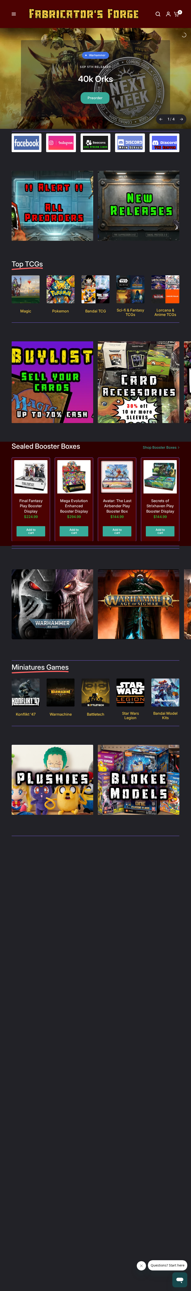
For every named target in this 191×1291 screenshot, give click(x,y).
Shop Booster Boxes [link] (160, 454)
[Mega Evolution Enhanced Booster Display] (74, 483)
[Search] (158, 14)
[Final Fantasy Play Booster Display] (31, 483)
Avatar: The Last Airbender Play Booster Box (117, 513)
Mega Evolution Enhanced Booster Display (74, 513)
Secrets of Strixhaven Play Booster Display (160, 513)
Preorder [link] (93, 96)
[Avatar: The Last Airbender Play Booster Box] (117, 483)
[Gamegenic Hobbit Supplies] (95, 82)
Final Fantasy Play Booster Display (31, 513)
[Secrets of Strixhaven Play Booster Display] (160, 483)
